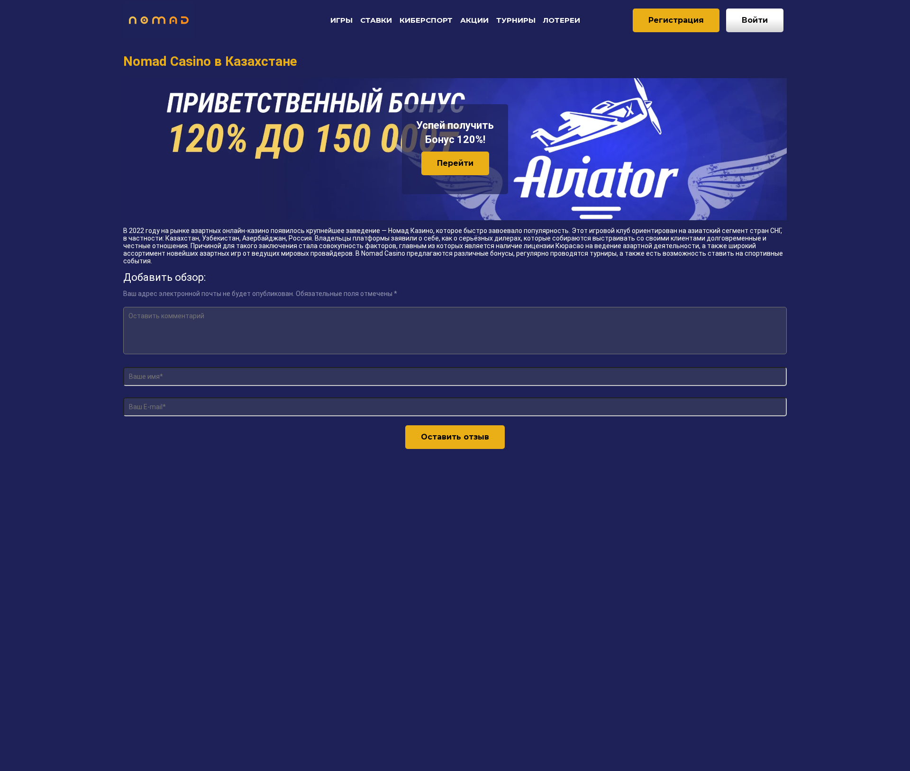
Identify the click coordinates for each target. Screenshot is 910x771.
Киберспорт (426, 20)
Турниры (516, 20)
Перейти (455, 163)
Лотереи (561, 20)
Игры (341, 20)
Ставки (376, 20)
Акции (474, 20)
